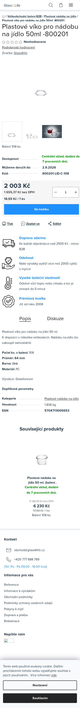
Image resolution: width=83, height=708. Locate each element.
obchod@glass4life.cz (29, 550)
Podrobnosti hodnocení (18, 47)
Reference (11, 584)
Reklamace (12, 621)
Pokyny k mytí (14, 609)
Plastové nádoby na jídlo (62, 398)
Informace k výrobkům (19, 591)
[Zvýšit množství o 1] (76, 192)
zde (54, 675)
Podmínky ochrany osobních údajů (28, 603)
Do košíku (41, 209)
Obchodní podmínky (18, 597)
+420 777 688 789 (26, 559)
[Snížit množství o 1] (56, 192)
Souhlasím (40, 698)
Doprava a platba (16, 615)
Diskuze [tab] (55, 318)
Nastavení (40, 685)
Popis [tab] (25, 318)
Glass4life (20, 53)
